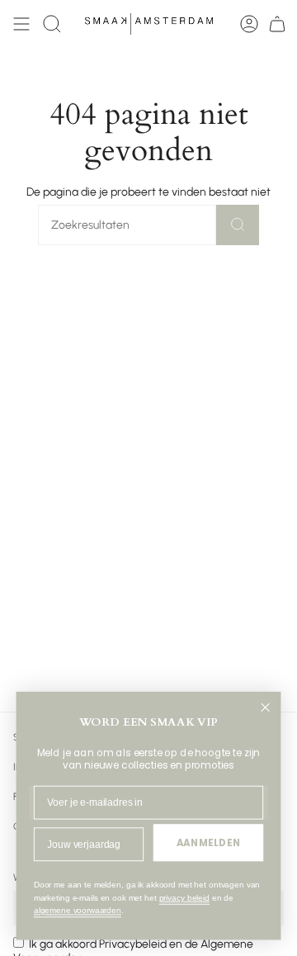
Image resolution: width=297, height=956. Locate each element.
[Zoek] (237, 225)
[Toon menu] (21, 24)
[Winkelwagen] (277, 24)
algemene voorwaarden (77, 911)
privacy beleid (184, 897)
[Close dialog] (265, 707)
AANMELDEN (209, 842)
